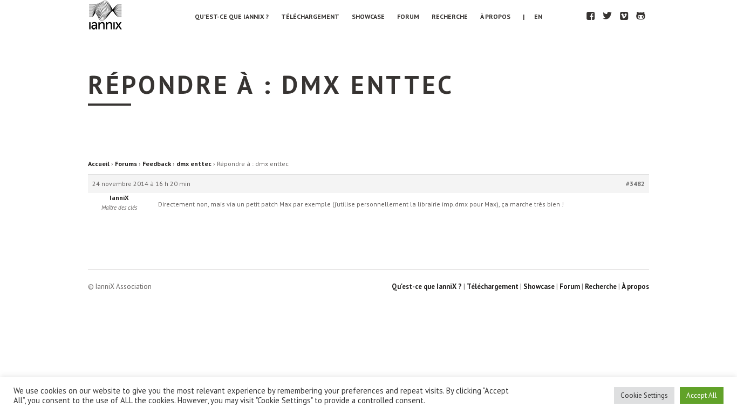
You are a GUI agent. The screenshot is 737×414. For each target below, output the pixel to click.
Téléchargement (310, 16)
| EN (532, 16)
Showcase (368, 16)
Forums (126, 164)
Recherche (450, 16)
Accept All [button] (701, 395)
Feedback (156, 164)
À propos (495, 16)
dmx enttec (193, 164)
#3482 (635, 184)
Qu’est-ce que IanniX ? (232, 16)
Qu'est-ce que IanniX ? (427, 286)
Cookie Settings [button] (644, 395)
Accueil (99, 164)
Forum (408, 16)
